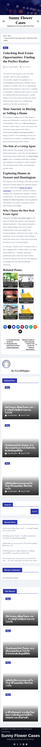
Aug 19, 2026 (25, 415)
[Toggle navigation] (3, 21)
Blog (5, 48)
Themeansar (5, 731)
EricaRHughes (13, 67)
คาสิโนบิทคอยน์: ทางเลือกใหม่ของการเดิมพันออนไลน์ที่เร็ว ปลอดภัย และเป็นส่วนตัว (19, 715)
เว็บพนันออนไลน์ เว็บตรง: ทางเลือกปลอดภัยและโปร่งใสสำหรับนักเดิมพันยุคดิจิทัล (20, 448)
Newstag (27, 729)
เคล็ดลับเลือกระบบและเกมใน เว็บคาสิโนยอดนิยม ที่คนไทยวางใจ (18, 486)
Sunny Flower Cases (20, 735)
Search (7, 505)
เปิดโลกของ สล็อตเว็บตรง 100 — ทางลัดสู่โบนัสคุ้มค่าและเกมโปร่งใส (20, 410)
